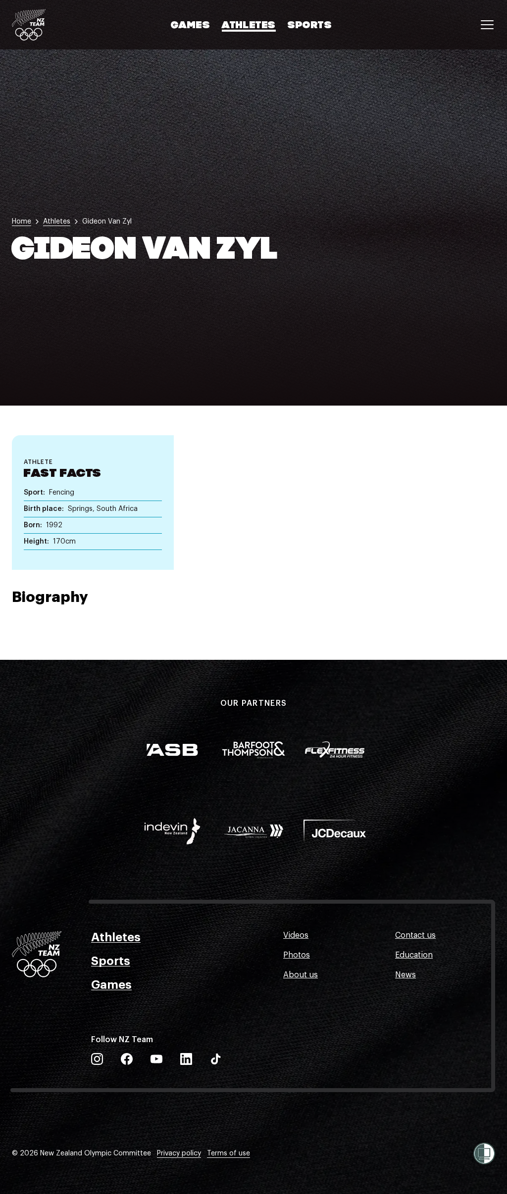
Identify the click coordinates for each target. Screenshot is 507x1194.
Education (414, 955)
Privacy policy (179, 1153)
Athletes (249, 26)
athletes (56, 221)
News (405, 975)
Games (190, 26)
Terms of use (228, 1153)
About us (300, 975)
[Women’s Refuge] (484, 1153)
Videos (295, 935)
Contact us (415, 935)
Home (21, 221)
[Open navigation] (487, 25)
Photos (296, 955)
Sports (310, 26)
